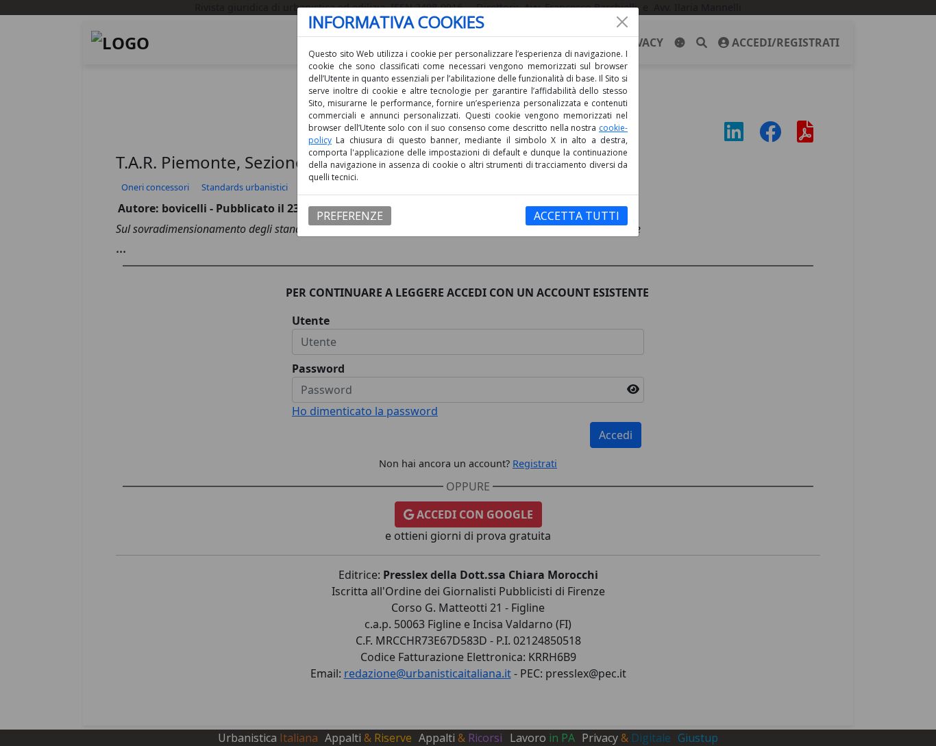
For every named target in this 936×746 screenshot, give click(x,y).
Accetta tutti (576, 215)
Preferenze (350, 215)
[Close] (622, 22)
